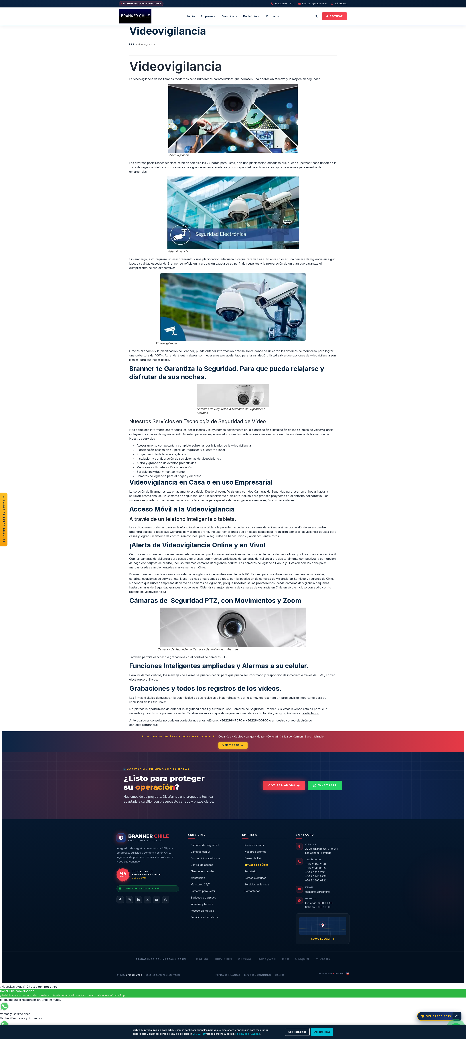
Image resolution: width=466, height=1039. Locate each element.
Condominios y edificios (205, 858)
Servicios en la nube (256, 884)
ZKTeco (244, 959)
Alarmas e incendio (202, 871)
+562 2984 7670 (284, 3)
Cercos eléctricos (255, 877)
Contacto (272, 16)
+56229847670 (231, 720)
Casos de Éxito (253, 858)
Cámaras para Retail (203, 891)
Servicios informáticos (204, 917)
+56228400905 (257, 720)
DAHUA (202, 959)
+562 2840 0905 (315, 868)
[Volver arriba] (456, 1016)
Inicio (191, 16)
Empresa (207, 16)
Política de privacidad (247, 1033)
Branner (270, 709)
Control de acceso (202, 864)
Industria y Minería (202, 904)
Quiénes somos (254, 845)
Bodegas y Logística (203, 897)
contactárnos (189, 720)
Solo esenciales (297, 1031)
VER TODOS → (233, 745)
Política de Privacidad (228, 974)
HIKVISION (223, 959)
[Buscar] (316, 16)
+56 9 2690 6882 (316, 880)
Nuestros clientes (255, 851)
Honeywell (267, 959)
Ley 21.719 (199, 1033)
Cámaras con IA (200, 851)
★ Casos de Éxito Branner (4, 519)
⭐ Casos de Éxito (256, 864)
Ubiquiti (302, 959)
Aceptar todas (322, 1031)
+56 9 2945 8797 (316, 876)
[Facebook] (120, 899)
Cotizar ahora (282, 785)
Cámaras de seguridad (205, 845)
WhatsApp (341, 3)
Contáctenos (252, 891)
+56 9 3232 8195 (315, 872)
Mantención (198, 877)
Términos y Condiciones (257, 974)
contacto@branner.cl (314, 3)
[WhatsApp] (165, 899)
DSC (285, 959)
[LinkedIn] (138, 899)
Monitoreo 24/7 (200, 884)
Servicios (228, 16)
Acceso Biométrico (202, 910)
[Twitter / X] (147, 899)
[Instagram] (129, 899)
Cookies (279, 974)
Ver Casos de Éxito (441, 1016)
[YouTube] (156, 899)
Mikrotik (323, 959)
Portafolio (250, 16)
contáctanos (310, 713)
